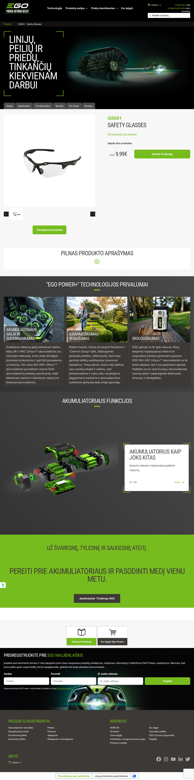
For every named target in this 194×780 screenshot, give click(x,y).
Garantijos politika (157, 731)
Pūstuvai (51, 731)
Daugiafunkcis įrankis (18, 731)
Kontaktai (114, 731)
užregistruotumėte (176, 8)
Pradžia (8, 24)
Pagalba (153, 738)
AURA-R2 (114, 727)
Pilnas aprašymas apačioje (122, 134)
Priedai (50, 727)
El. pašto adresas (108, 673)
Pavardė (55, 673)
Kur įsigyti (127, 8)
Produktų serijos (75, 8)
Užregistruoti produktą (49, 230)
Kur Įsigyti (154, 727)
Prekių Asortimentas (103, 8)
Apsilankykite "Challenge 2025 (97, 598)
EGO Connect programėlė (161, 735)
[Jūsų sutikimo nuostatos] (3, 585)
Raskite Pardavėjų (162, 154)
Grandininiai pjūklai (17, 735)
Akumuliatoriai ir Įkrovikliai (20, 727)
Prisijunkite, (180, 4)
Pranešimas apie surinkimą (74, 776)
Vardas (8, 673)
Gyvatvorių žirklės (16, 738)
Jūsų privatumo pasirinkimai (111, 776)
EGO (18, 8)
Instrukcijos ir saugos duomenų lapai (127, 738)
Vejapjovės (52, 735)
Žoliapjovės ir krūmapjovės (60, 738)
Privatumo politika (64, 688)
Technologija (54, 8)
